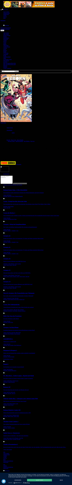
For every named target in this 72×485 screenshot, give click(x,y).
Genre (2, 30)
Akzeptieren (39, 480)
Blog (4, 18)
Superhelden (6, 38)
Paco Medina (27, 141)
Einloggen (3, 27)
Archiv (4, 15)
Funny (4, 49)
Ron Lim (32, 141)
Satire (4, 58)
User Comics (6, 11)
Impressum (5, 462)
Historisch (5, 39)
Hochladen (3, 20)
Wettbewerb (6, 14)
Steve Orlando (20, 140)
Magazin (5, 65)
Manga (4, 44)
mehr (61, 480)
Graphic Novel (6, 46)
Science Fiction (6, 35)
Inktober (5, 67)
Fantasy (5, 36)
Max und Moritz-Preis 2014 (9, 63)
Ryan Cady (13, 140)
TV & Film (5, 53)
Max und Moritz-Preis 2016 (9, 64)
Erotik (4, 55)
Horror (4, 41)
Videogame (5, 45)
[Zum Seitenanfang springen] (6, 470)
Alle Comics (6, 33)
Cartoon (5, 48)
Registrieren (8, 27)
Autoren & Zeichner (5, 29)
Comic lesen (3, 122)
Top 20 (5, 16)
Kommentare (6, 173)
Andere (5, 40)
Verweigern (17, 480)
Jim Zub (8, 140)
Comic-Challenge (7, 68)
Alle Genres (6, 34)
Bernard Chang (11, 141)
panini (13, 132)
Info (4, 452)
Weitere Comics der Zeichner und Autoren (12, 184)
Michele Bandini (19, 141)
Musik (4, 51)
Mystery (5, 50)
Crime (4, 43)
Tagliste (5, 455)
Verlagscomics (6, 13)
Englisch (5, 62)
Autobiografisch (7, 56)
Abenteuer (5, 54)
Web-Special (6, 60)
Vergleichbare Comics (8, 359)
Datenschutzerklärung (8, 461)
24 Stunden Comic (7, 59)
